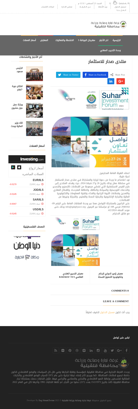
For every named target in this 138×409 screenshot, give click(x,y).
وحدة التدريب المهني (110, 50)
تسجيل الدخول (120, 7)
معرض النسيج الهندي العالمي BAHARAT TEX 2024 (71, 277)
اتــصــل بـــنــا (121, 10)
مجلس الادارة (66, 7)
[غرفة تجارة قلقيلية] (110, 24)
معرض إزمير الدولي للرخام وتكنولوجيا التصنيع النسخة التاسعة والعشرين (110, 277)
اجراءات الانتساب (47, 7)
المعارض (44, 40)
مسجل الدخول (107, 312)
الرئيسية (117, 40)
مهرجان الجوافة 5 (86, 40)
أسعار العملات (29, 40)
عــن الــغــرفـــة (85, 7)
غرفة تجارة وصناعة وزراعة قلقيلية (76, 400)
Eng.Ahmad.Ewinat (46, 400)
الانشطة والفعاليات (64, 40)
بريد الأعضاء (102, 7)
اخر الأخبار (103, 40)
